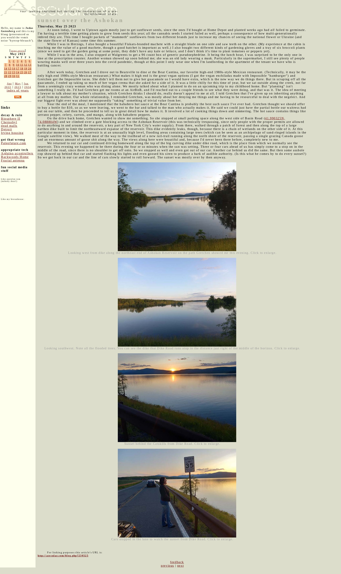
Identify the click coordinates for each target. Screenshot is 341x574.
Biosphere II (10, 118)
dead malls (9, 125)
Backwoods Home (15, 157)
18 (21, 68)
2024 (27, 87)
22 (9, 72)
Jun (26, 83)
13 (29, 64)
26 (25, 72)
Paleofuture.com (13, 143)
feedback (177, 562)
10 (17, 64)
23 (13, 72)
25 (21, 72)
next (180, 565)
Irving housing (12, 133)
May (18, 83)
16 (13, 68)
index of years (18, 90)
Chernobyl (9, 122)
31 (17, 76)
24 (17, 72)
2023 (17, 87)
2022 (8, 87)
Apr (9, 83)
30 (13, 76)
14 (5, 68)
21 (5, 72)
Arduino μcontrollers (17, 153)
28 (5, 76)
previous (167, 565)
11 (21, 64)
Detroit (6, 129)
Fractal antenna (13, 160)
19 (25, 68)
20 (29, 68)
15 (9, 68)
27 (29, 72)
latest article (18, 51)
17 (17, 68)
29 (9, 76)
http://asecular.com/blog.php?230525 (63, 555)
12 (25, 64)
